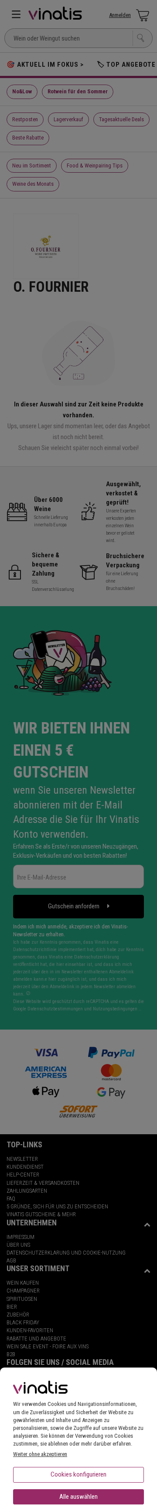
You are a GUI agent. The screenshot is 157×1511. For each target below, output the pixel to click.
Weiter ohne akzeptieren (40, 1454)
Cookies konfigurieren (78, 1474)
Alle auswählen (78, 1497)
